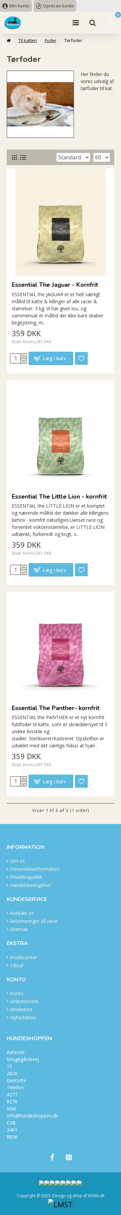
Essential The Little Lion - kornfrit (59, 497)
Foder (50, 40)
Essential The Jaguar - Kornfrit (55, 285)
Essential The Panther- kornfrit (55, 708)
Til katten (27, 40)
